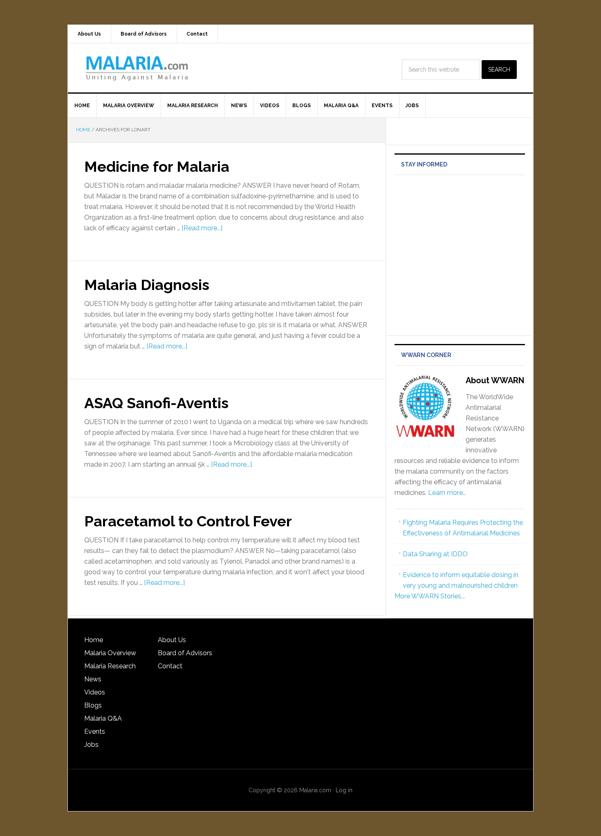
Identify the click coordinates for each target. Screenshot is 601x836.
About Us (172, 640)
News (92, 679)
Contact (170, 666)
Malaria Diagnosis (146, 284)
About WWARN (495, 380)
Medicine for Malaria (156, 166)
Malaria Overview (110, 653)
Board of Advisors (185, 653)
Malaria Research (110, 666)
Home (93, 640)
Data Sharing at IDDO (435, 554)
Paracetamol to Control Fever (188, 521)
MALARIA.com (137, 67)
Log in (344, 790)
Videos (94, 692)
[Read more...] (202, 228)
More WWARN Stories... (430, 596)
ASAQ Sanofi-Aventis (156, 402)
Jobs (91, 744)
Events (94, 731)
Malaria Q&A (103, 718)
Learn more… (447, 493)
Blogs (93, 705)
